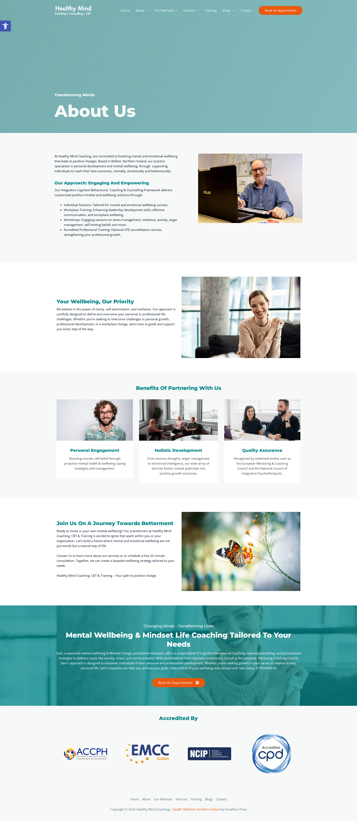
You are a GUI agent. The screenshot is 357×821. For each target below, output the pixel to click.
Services (181, 799)
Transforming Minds (75, 95)
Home (134, 799)
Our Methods (163, 799)
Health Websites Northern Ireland (196, 809)
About (146, 799)
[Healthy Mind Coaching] (73, 10)
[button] (280, 10)
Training (196, 799)
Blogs (209, 799)
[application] (146, 10)
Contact (221, 799)
